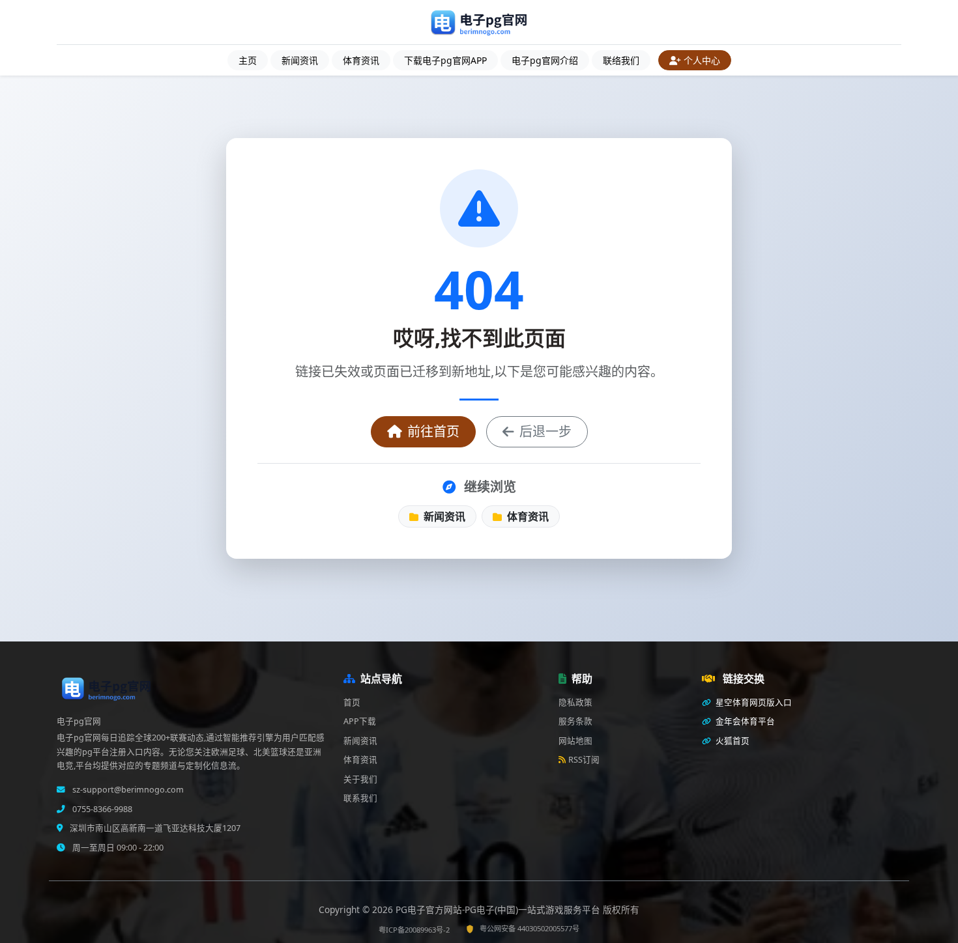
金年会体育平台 (744, 721)
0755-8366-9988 (101, 809)
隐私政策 (575, 702)
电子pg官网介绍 (545, 60)
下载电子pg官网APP (445, 60)
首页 (351, 702)
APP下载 (359, 721)
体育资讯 (361, 60)
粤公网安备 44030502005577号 (529, 928)
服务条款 (575, 721)
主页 (248, 60)
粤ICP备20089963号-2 (414, 930)
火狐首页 (731, 740)
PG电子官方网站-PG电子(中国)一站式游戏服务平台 (499, 909)
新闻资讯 (300, 60)
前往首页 (433, 431)
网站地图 (575, 740)
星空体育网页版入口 (753, 702)
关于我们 (360, 779)
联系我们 (360, 798)
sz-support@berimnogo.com (127, 789)
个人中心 (702, 60)
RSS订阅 (584, 759)
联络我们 (621, 60)
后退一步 (545, 431)
